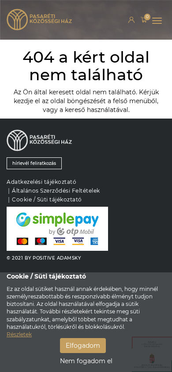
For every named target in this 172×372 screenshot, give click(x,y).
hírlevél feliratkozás (34, 163)
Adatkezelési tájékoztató (41, 182)
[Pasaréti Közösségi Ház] (53, 23)
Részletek (19, 334)
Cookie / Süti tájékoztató (47, 199)
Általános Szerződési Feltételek (56, 190)
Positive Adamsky (57, 258)
